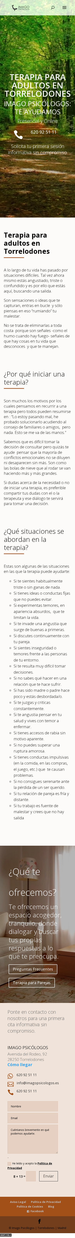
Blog (51, 1206)
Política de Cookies (30, 1206)
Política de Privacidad (46, 1202)
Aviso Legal (18, 1202)
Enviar (48, 1176)
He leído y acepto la (30, 1166)
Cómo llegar (20, 1064)
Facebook (37, 1211)
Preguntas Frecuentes (33, 969)
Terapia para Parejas (32, 982)
